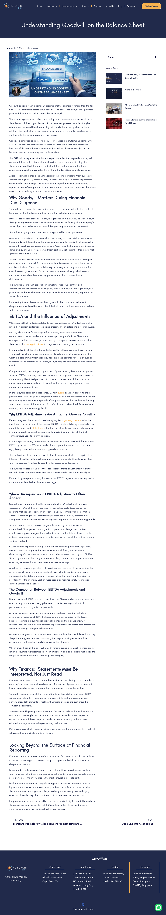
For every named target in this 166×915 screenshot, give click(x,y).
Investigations (68, 6)
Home (39, 6)
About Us (109, 6)
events (61, 392)
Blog (120, 6)
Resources (131, 6)
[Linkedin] (83, 904)
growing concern (72, 420)
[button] (158, 907)
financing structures (33, 344)
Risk (84, 6)
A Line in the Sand (133, 90)
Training (97, 6)
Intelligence (52, 6)
